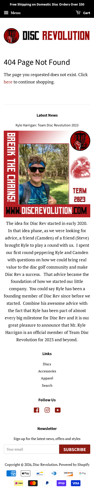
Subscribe (74, 450)
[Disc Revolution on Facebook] (36, 411)
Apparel (47, 378)
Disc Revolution (45, 464)
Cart (86, 13)
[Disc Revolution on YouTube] (58, 411)
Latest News (47, 115)
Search (47, 385)
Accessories (47, 371)
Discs (47, 364)
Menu (15, 12)
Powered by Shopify (74, 464)
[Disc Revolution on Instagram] (47, 411)
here (8, 82)
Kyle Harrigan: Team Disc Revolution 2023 (47, 125)
